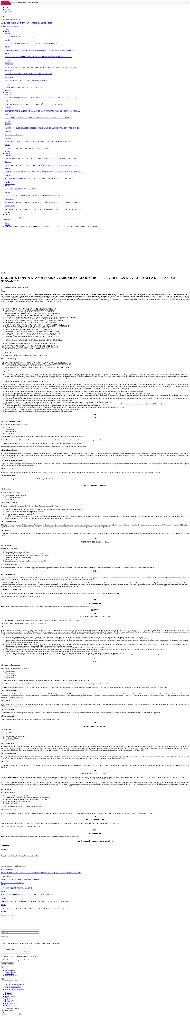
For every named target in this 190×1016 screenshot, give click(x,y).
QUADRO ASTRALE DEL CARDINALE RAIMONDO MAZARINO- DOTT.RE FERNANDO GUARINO (40, 67)
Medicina (8, 92)
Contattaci (8, 214)
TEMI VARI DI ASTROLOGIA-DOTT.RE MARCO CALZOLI (25, 87)
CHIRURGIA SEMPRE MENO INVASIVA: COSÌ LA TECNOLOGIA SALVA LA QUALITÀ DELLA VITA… (41, 97)
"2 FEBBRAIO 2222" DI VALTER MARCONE (25, 3)
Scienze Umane (10, 184)
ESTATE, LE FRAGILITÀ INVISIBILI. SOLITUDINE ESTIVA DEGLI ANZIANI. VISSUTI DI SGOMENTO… (42, 165)
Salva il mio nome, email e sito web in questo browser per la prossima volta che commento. (31, 943)
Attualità (7, 31)
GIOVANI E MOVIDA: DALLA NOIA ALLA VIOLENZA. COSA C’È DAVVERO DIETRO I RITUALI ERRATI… (43, 158)
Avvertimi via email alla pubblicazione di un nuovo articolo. (21, 960)
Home (7, 30)
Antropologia (9, 62)
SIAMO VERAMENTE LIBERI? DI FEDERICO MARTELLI (21, 879)
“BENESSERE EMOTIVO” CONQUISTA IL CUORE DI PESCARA (27, 148)
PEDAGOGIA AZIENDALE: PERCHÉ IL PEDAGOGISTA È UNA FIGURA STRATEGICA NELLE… (39, 141)
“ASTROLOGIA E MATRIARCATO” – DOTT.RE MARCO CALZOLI (28, 74)
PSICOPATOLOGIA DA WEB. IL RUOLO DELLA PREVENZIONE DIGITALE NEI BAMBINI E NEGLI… (41, 178)
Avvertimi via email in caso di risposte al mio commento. (20, 956)
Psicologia (8, 153)
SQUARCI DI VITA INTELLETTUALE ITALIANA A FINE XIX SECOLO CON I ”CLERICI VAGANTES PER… (43, 202)
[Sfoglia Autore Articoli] (5, 864)
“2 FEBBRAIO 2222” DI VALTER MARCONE (20, 36)
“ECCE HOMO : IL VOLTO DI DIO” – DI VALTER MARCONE (26, 80)
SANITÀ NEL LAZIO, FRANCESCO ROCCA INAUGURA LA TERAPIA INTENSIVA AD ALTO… (38, 118)
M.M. (12, 1010)
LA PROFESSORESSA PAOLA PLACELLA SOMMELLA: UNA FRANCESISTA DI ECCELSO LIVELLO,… (41, 50)
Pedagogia (8, 123)
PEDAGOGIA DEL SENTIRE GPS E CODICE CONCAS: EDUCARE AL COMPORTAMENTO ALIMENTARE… (43, 128)
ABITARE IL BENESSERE (14, 135)
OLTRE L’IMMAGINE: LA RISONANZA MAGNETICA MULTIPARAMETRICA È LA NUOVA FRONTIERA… (42, 111)
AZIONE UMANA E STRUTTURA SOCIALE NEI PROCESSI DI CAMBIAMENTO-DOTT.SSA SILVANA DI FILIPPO (41, 873)
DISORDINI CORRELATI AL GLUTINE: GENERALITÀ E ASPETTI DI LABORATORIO (35, 104)
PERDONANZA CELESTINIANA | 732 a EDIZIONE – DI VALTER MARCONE (31, 43)
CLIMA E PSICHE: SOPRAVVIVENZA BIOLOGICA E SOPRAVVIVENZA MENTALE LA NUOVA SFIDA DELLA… (44, 172)
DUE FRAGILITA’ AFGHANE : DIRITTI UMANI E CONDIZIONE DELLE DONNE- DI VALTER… (38, 57)
